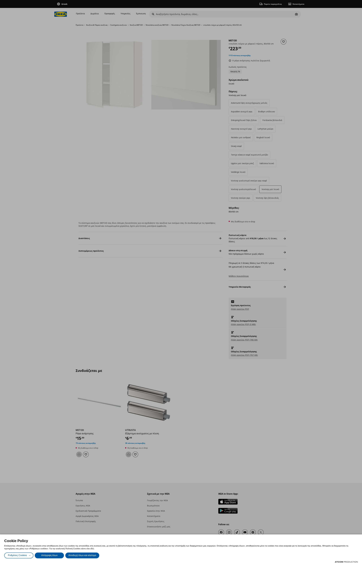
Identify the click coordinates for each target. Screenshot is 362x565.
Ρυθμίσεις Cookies (17, 555)
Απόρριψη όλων (49, 555)
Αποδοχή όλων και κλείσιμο (82, 555)
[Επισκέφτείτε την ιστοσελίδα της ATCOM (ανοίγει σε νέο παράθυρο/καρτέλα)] (346, 562)
